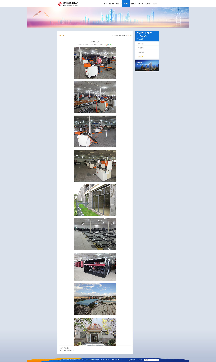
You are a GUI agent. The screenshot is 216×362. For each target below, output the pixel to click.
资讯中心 (118, 3)
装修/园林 (141, 52)
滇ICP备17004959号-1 (116, 359)
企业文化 (140, 3)
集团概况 (111, 3)
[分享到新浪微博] (107, 45)
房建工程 (140, 43)
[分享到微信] (111, 45)
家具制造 (66, 348)
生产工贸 (129, 35)
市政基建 (140, 48)
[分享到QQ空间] (105, 45)
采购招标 (133, 3)
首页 (105, 3)
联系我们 (155, 3)
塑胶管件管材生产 (69, 350)
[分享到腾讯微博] (109, 45)
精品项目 (126, 3)
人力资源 (147, 3)
